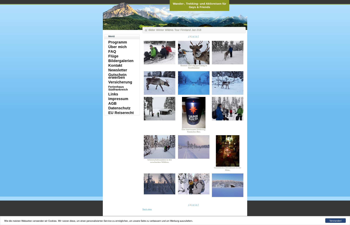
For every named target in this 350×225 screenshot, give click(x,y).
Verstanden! (335, 220)
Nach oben (147, 209)
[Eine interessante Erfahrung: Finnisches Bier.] (193, 128)
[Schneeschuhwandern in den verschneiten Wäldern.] (159, 158)
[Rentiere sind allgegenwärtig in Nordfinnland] (193, 64)
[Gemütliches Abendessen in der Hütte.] (227, 166)
